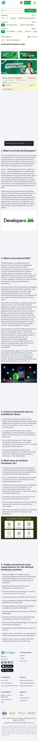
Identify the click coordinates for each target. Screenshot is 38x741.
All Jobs (22, 655)
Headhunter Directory (26, 680)
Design (13, 18)
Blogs (21, 695)
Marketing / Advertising (27, 18)
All (3, 18)
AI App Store (23, 700)
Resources (23, 692)
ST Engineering (12, 25)
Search (30, 10)
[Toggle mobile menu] (34, 2)
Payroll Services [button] (24, 698)
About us (4, 656)
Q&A (2, 702)
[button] (13, 82)
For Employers (5, 677)
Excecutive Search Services (9, 685)
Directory (23, 677)
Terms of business (6, 683)
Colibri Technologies (27, 25)
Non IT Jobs (23, 661)
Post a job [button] (4, 680)
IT (7, 18)
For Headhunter (6, 692)
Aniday (20, 722)
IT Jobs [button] (22, 658)
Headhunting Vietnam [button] (26, 685)
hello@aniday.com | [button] (12, 718)
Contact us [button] (4, 659)
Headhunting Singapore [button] (27, 683)
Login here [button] (28, 143)
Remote (28, 31)
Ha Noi (20, 31)
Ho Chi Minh (11, 31)
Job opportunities (25, 652)
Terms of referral (6, 699)
